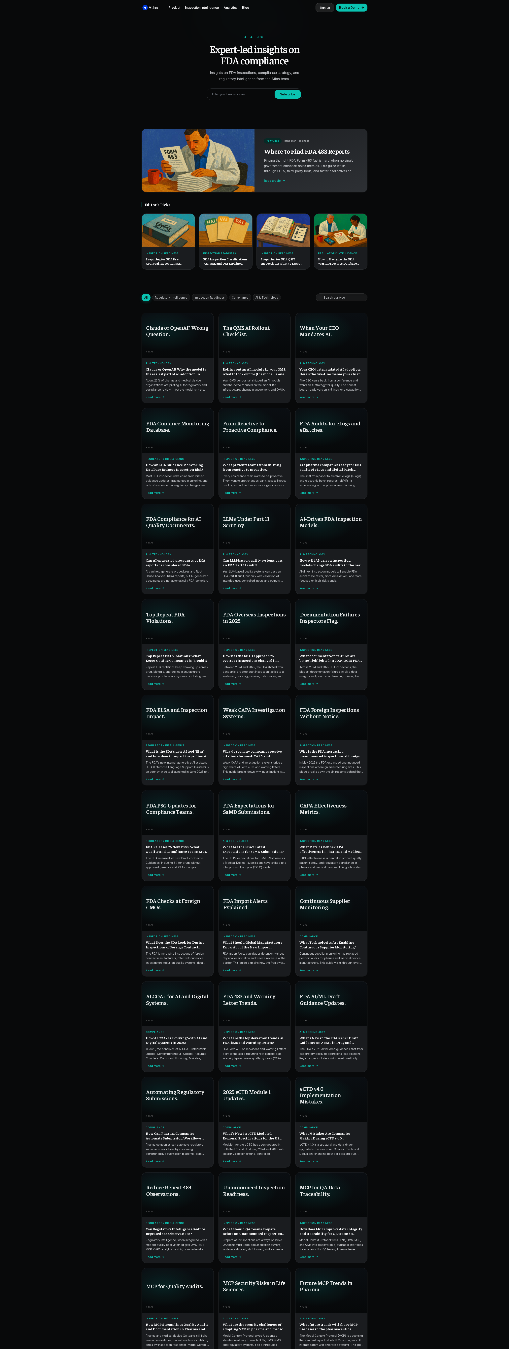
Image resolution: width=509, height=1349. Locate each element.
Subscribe (287, 94)
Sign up (325, 7)
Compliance (240, 297)
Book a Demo (349, 8)
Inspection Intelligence (202, 8)
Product (174, 8)
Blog (245, 8)
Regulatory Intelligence (171, 297)
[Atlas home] (150, 8)
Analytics (230, 8)
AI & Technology (266, 297)
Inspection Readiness (209, 297)
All (146, 297)
